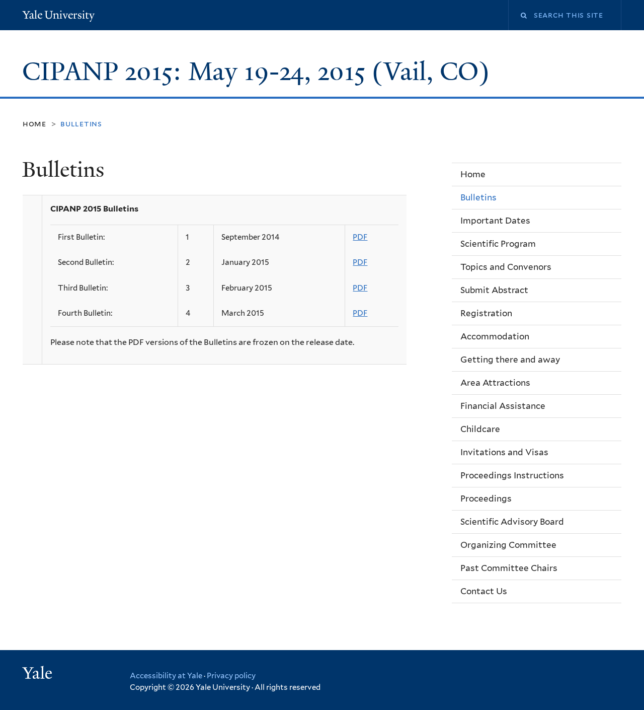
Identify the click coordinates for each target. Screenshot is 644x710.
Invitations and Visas (504, 452)
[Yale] (39, 674)
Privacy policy (231, 675)
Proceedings (486, 498)
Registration (486, 313)
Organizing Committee (508, 545)
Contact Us (483, 591)
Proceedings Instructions (512, 475)
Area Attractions (495, 383)
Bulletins (478, 197)
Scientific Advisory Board (512, 522)
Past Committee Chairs (508, 568)
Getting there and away (510, 359)
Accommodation (494, 336)
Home (34, 123)
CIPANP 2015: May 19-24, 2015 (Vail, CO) (259, 71)
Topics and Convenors (505, 267)
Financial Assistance (502, 406)
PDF (360, 237)
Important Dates (495, 221)
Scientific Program (498, 244)
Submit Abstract (494, 290)
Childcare (480, 429)
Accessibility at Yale (166, 675)
